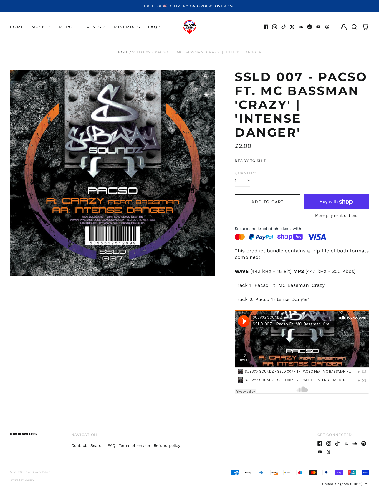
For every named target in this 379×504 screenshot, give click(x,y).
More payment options (336, 215)
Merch (67, 26)
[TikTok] (283, 26)
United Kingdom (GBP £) (342, 484)
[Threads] (327, 26)
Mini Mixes (127, 26)
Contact (79, 445)
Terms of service (134, 445)
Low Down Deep (37, 472)
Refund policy (167, 445)
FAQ (111, 445)
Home (17, 26)
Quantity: (245, 173)
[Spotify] (309, 26)
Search (97, 445)
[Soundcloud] (301, 26)
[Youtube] (318, 26)
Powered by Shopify (22, 479)
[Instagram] (274, 26)
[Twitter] (292, 26)
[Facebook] (266, 26)
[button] (354, 26)
